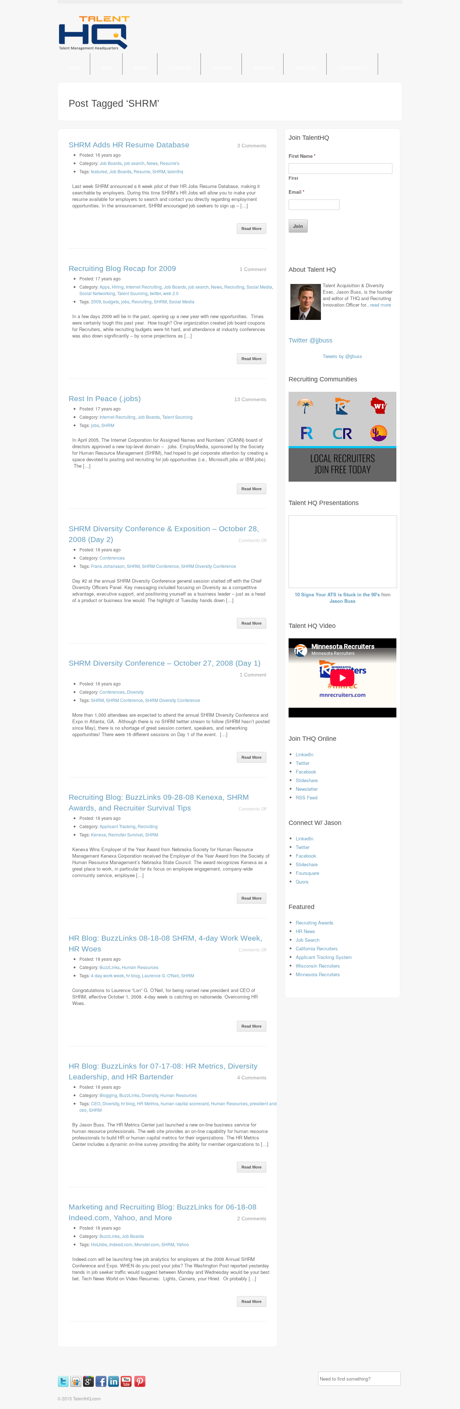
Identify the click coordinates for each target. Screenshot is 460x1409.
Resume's (169, 163)
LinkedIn (304, 754)
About (141, 68)
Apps (105, 287)
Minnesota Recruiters (318, 974)
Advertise (306, 68)
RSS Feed (306, 797)
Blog (107, 68)
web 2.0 (171, 293)
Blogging (108, 1095)
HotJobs (99, 1244)
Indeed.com (120, 1244)
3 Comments (251, 145)
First (293, 178)
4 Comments (251, 1077)
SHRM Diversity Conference (208, 566)
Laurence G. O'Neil (160, 975)
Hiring (118, 287)
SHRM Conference (160, 566)
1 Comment (253, 269)
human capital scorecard (185, 1103)
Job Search (307, 939)
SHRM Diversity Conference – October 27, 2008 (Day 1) (165, 663)
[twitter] (64, 1385)
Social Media (259, 287)
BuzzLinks (110, 967)
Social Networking (97, 293)
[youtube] (126, 1385)
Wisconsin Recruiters (318, 965)
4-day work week (107, 975)
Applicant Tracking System (324, 957)
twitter (155, 293)
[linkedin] (114, 1385)
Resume (142, 171)
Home (74, 68)
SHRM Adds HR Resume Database (129, 145)
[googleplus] (89, 1385)
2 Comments (251, 1218)
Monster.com (146, 1244)
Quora (302, 881)
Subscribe (180, 68)
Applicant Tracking (117, 826)
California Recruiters (317, 948)
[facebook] (101, 1385)
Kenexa (98, 834)
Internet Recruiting (144, 287)
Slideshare (307, 780)
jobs (125, 301)
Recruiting (234, 287)
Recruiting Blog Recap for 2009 (122, 268)
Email (296, 192)
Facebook (306, 771)
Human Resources (140, 967)
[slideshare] (76, 1385)
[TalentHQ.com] (94, 49)
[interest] (140, 1385)
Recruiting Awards (315, 922)
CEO (95, 1103)
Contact (78, 89)
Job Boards (111, 163)
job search (134, 163)
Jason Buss (342, 600)
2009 (96, 301)
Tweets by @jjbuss (342, 356)
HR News (305, 931)
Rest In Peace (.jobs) (105, 398)
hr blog (133, 975)
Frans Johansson (108, 566)
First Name (302, 156)
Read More (252, 228)
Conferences (353, 68)
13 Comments (250, 399)
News (152, 163)
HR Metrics (147, 1103)
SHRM (158, 171)
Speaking (222, 68)
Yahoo (182, 1244)
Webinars (263, 68)
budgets (111, 301)
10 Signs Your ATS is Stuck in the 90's (337, 594)
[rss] (133, 1385)
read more (380, 304)
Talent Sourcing (132, 293)
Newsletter (307, 788)
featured (99, 171)
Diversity (135, 692)
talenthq (175, 171)
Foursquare (307, 872)
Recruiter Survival (125, 834)
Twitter (302, 762)
